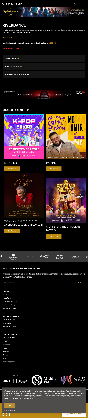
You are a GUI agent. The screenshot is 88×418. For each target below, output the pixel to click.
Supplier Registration (9, 362)
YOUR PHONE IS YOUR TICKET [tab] (17, 74)
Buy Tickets (12, 169)
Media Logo (6, 355)
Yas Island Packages (9, 308)
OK (10, 405)
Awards (5, 341)
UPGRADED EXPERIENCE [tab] (11, 317)
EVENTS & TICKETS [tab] (9, 292)
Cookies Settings (9, 410)
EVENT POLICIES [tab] (12, 66)
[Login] (75, 3)
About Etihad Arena (9, 338)
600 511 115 (52, 43)
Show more (6, 38)
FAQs (4, 358)
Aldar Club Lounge (9, 320)
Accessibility (7, 345)
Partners (5, 348)
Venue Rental (7, 298)
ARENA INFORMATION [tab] (10, 335)
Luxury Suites (7, 323)
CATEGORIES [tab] (10, 58)
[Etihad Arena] (85, 3)
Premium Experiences (10, 301)
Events (5, 295)
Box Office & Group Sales (11, 305)
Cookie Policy (29, 398)
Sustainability (7, 351)
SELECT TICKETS (75, 414)
